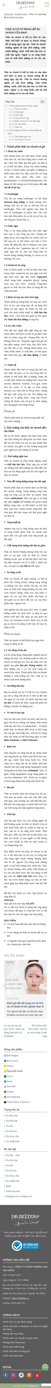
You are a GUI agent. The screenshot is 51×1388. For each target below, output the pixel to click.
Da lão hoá (11, 1130)
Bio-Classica (12, 1060)
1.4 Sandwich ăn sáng (20, 118)
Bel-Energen (12, 1055)
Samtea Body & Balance (18, 1101)
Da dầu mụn (12, 1115)
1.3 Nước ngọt (17, 115)
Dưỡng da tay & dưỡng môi (19, 1196)
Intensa (10, 1065)
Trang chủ (8, 14)
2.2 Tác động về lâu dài (21, 139)
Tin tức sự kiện (21, 14)
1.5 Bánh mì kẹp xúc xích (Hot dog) (26, 121)
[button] (3, 4)
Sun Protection (13, 1096)
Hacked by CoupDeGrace (20, 968)
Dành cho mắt (13, 1191)
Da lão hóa (11, 1170)
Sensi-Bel (11, 1086)
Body (8, 1185)
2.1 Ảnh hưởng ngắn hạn (21, 136)
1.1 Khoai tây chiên (19, 109)
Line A (9, 1075)
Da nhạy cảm (12, 1136)
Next (44, 984)
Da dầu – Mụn (13, 1154)
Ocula (9, 1081)
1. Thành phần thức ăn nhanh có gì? (23, 105)
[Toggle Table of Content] (41, 101)
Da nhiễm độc (13, 1141)
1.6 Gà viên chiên (19, 124)
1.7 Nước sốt (17, 127)
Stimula (10, 1091)
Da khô (9, 1125)
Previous (4, 984)
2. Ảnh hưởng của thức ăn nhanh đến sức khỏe (25, 132)
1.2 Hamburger (18, 112)
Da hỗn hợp (11, 1120)
